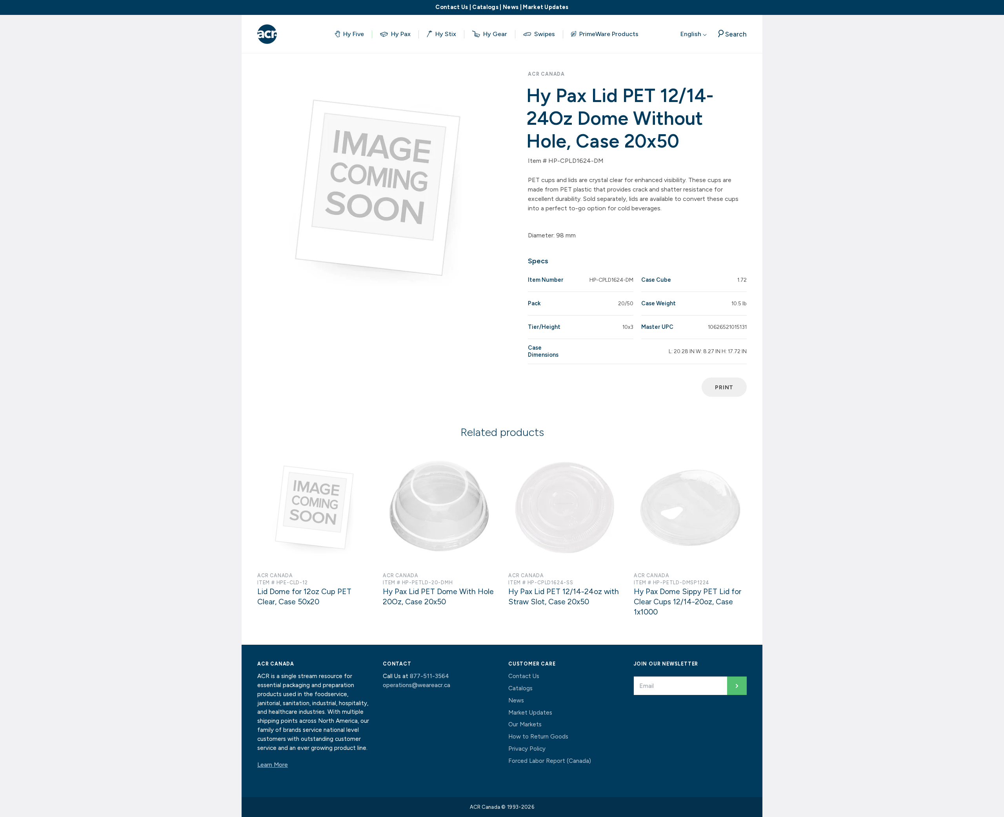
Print (724, 387)
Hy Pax (401, 34)
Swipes (544, 34)
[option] (376, 188)
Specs (538, 261)
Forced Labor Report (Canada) (549, 760)
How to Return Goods (538, 736)
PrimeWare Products (608, 34)
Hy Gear (495, 34)
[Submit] (737, 686)
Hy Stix (445, 34)
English (691, 34)
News (510, 7)
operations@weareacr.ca (416, 685)
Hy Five (353, 34)
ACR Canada (546, 74)
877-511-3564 (429, 676)
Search (736, 34)
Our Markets (525, 724)
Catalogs (485, 7)
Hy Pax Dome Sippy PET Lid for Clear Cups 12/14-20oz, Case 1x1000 (687, 601)
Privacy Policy (527, 748)
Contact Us (451, 7)
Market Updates (545, 7)
